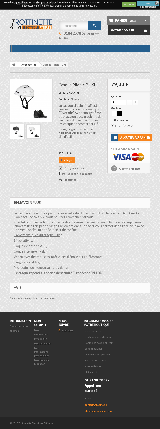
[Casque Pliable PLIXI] (17, 131)
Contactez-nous (19, 326)
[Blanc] (114, 113)
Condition (64, 99)
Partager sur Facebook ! (77, 173)
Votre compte (122, 30)
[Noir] (119, 113)
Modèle (63, 93)
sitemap (14, 331)
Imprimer (70, 179)
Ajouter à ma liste (129, 168)
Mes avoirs (40, 338)
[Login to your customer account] (145, 30)
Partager (67, 160)
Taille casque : (120, 120)
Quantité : (117, 96)
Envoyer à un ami (74, 168)
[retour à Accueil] (14, 64)
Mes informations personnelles (41, 352)
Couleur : (117, 108)
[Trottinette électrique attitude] (31, 24)
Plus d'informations (148, 4)
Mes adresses (42, 343)
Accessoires (28, 64)
